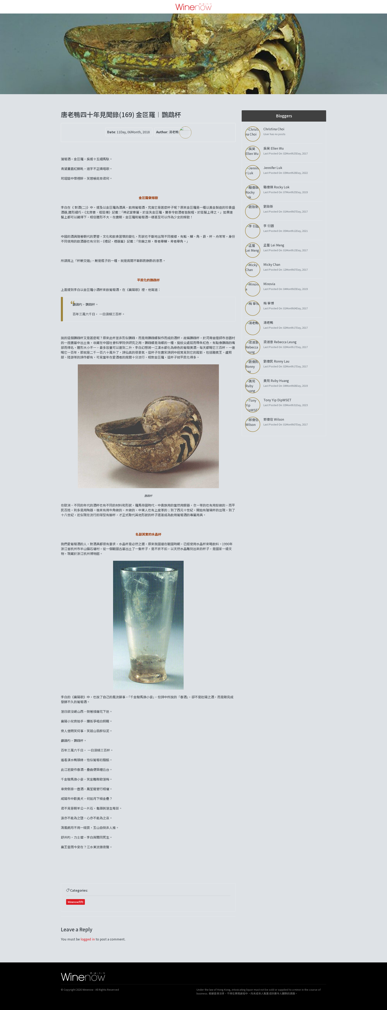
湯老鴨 (174, 131)
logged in (88, 939)
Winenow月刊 (75, 902)
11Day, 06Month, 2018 (133, 131)
